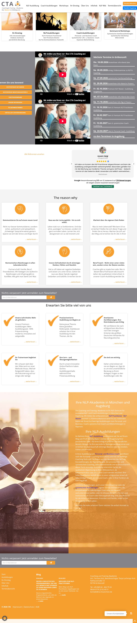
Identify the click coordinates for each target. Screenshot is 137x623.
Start (4, 574)
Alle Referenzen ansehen (34, 154)
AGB (37, 607)
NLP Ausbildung (32, 5)
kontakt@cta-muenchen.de (101, 592)
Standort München (130, 3)
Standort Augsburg (130, 8)
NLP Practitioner (115, 416)
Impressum (17, 607)
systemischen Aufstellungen (86, 487)
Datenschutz (29, 607)
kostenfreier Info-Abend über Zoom (114, 97)
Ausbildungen (7, 577)
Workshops (63, 5)
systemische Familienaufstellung (112, 78)
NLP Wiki (102, 5)
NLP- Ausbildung (96, 436)
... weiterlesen (31, 239)
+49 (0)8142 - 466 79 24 (102, 587)
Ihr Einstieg (74, 5)
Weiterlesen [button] (102, 174)
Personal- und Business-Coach (107, 454)
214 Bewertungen (123, 180)
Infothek (94, 5)
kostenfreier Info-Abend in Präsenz (113, 83)
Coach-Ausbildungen (49, 5)
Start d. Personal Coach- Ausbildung (114, 131)
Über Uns (85, 5)
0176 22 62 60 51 (102, 589)
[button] (133, 163)
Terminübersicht (114, 5)
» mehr (40, 601)
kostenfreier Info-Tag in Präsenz (112, 102)
